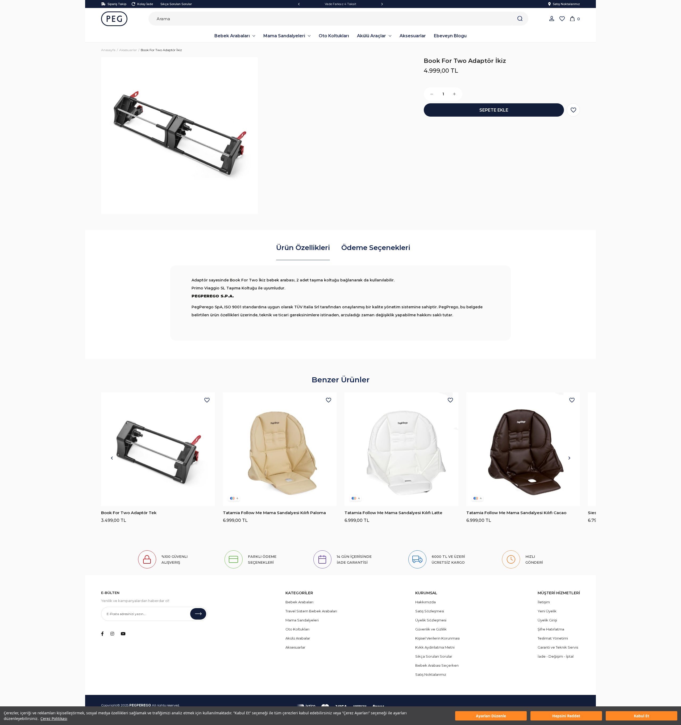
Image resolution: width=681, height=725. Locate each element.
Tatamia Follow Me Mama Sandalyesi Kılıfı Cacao (516, 512)
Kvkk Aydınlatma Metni (435, 647)
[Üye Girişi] (551, 18)
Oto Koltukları (297, 629)
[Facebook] (102, 634)
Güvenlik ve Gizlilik (431, 629)
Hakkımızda (425, 602)
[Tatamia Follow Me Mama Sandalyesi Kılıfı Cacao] (523, 449)
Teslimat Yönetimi (553, 638)
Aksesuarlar (295, 647)
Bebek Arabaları (299, 602)
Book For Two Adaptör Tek (128, 512)
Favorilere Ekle (207, 400)
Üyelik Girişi (547, 620)
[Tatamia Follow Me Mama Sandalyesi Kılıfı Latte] (401, 449)
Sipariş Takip (116, 4)
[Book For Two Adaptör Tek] (158, 449)
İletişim (544, 602)
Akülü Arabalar (297, 638)
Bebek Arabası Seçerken (437, 665)
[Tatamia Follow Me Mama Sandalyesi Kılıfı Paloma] (280, 449)
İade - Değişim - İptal (556, 656)
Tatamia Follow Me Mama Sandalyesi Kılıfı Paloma (274, 512)
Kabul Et (641, 715)
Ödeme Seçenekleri (375, 247)
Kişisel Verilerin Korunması (437, 638)
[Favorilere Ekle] (573, 110)
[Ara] (520, 18)
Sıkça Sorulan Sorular (176, 4)
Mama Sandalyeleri (302, 620)
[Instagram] (112, 634)
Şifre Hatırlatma (551, 629)
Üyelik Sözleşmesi (430, 620)
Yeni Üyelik (547, 611)
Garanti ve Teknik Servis (558, 647)
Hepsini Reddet (566, 715)
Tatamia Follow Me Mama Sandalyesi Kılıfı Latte (393, 512)
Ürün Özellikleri (303, 247)
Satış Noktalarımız (566, 4)
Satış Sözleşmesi (429, 611)
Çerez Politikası (53, 718)
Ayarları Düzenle (491, 715)
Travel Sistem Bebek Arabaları (311, 611)
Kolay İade (145, 4)
